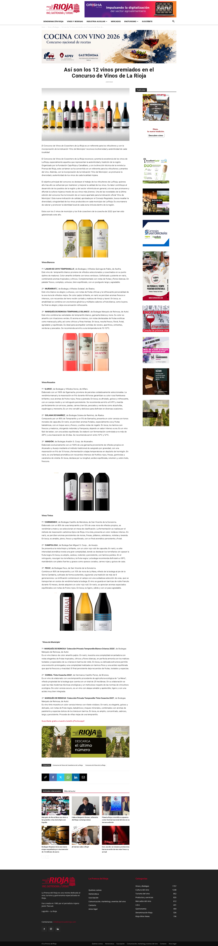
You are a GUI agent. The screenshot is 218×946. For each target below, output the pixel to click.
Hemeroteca (94, 894)
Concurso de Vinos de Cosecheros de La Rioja (68, 765)
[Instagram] (50, 929)
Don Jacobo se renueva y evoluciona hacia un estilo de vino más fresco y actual (115, 849)
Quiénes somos (95, 890)
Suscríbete (147, 21)
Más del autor (69, 791)
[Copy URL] (45, 777)
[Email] (83, 777)
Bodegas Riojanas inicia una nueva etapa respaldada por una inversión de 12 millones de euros (55, 849)
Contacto (92, 905)
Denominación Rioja (53, 21)
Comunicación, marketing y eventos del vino (107, 901)
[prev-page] (43, 856)
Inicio (43, 27)
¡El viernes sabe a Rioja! (80, 847)
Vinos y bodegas (75, 21)
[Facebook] (53, 777)
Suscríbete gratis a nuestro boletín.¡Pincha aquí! (63, 721)
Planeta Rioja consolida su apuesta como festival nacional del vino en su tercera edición (115, 819)
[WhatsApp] (68, 777)
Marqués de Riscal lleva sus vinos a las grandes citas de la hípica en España (55, 819)
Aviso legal (93, 909)
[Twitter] (60, 777)
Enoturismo (130, 21)
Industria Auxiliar (96, 21)
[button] (173, 21)
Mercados (116, 21)
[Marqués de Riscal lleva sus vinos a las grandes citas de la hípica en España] (55, 805)
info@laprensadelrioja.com (64, 922)
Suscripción (93, 897)
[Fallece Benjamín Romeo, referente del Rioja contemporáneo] (85, 805)
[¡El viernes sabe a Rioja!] (85, 835)
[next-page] (47, 856)
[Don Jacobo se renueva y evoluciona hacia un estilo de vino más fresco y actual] (115, 835)
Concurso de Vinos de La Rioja (95, 765)
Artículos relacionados (52, 791)
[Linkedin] (75, 777)
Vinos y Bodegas (53, 27)
